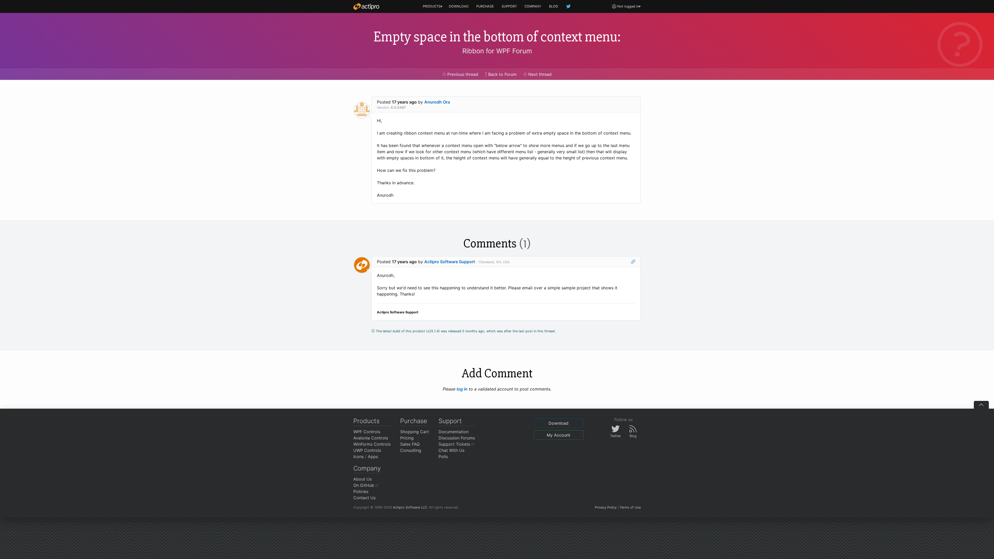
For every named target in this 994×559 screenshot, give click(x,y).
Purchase (413, 421)
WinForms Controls (372, 444)
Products (366, 421)
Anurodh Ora (437, 102)
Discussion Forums (456, 437)
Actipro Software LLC (410, 507)
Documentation (453, 431)
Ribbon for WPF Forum (497, 51)
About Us (362, 479)
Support (450, 421)
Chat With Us (451, 450)
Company (367, 468)
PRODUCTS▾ (432, 6)
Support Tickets (454, 444)
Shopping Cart (414, 431)
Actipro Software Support (449, 261)
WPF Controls (366, 431)
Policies (360, 491)
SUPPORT (509, 6)
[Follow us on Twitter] (568, 6)
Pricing (407, 437)
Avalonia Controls (370, 437)
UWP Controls (367, 450)
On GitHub (364, 485)
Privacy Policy (606, 507)
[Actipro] (366, 6)
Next (539, 74)
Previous (462, 74)
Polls (443, 456)
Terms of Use (630, 507)
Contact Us (364, 497)
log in (462, 389)
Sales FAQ (410, 444)
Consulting (410, 450)
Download (558, 423)
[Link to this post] (633, 261)
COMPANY (532, 6)
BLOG (553, 6)
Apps (373, 456)
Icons (358, 456)
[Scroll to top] (981, 405)
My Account (558, 435)
